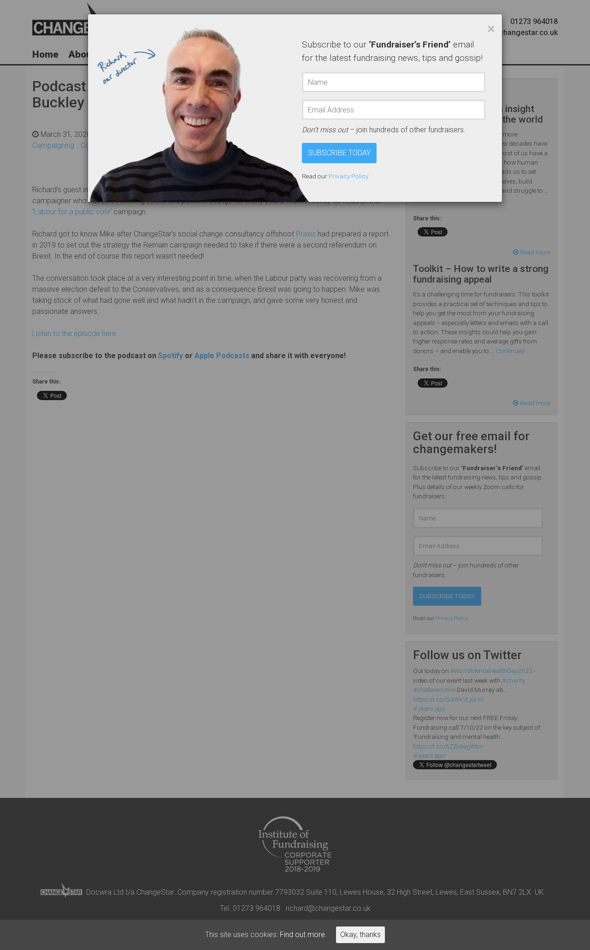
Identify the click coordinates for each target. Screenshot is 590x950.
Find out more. (303, 934)
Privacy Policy (348, 176)
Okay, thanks (360, 934)
